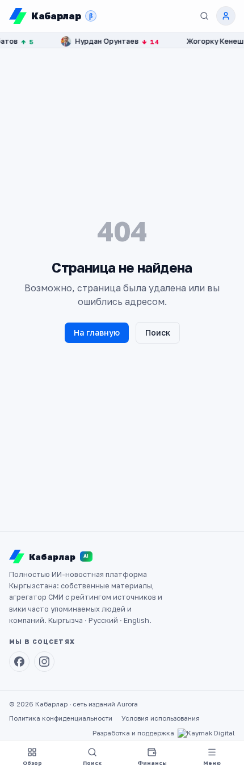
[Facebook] (19, 661)
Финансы (152, 763)
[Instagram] (44, 661)
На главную (97, 332)
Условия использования (160, 718)
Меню (212, 763)
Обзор (32, 763)
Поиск (157, 332)
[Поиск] (204, 16)
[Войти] (226, 16)
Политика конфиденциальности (60, 718)
